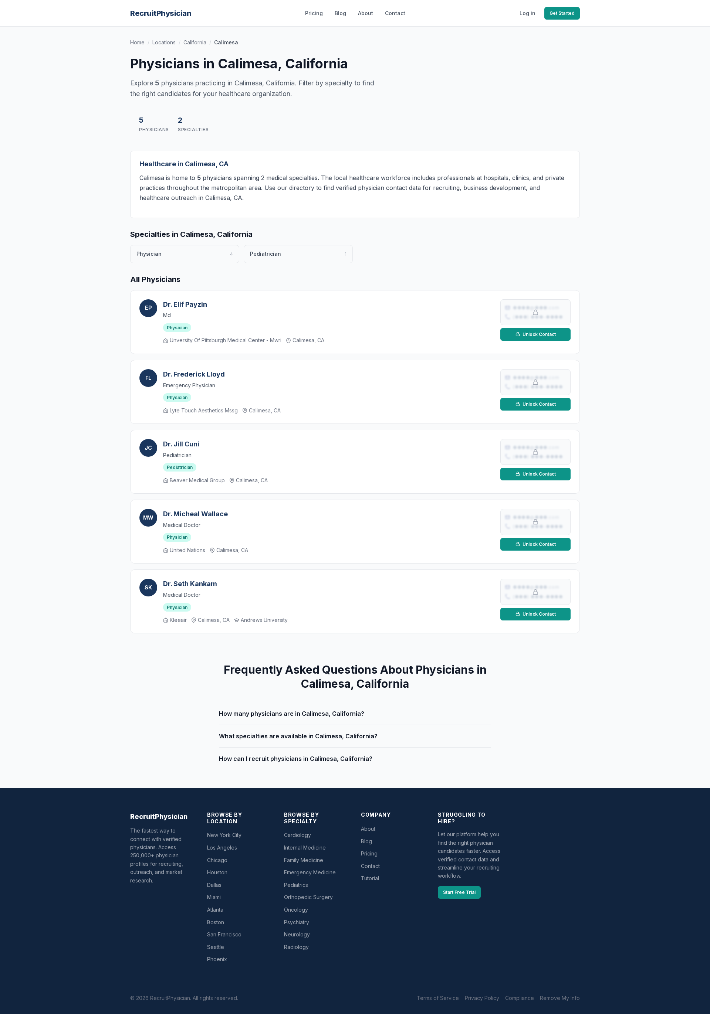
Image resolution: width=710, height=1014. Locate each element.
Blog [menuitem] (340, 13)
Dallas (214, 885)
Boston (215, 922)
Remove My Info (560, 998)
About (368, 829)
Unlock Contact (538, 334)
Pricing (369, 853)
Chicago (217, 860)
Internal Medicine (305, 847)
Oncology (296, 909)
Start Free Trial (459, 892)
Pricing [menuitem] (314, 13)
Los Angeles (222, 847)
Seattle (215, 947)
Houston (217, 872)
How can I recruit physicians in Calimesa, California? (295, 758)
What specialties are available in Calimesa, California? (298, 736)
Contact (370, 866)
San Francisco (224, 934)
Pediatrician (180, 467)
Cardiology (297, 835)
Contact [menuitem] (395, 13)
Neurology (297, 934)
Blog (366, 841)
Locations (164, 42)
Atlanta (215, 909)
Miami (214, 897)
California (194, 42)
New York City (224, 835)
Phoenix (217, 959)
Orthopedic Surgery (308, 897)
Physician (177, 327)
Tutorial (370, 878)
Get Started (562, 13)
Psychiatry (296, 922)
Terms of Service (438, 998)
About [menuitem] (365, 13)
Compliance (519, 998)
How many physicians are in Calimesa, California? (291, 713)
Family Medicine (303, 860)
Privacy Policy (482, 998)
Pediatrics (296, 885)
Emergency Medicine (310, 872)
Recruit (160, 13)
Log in (527, 13)
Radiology (296, 947)
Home (137, 42)
